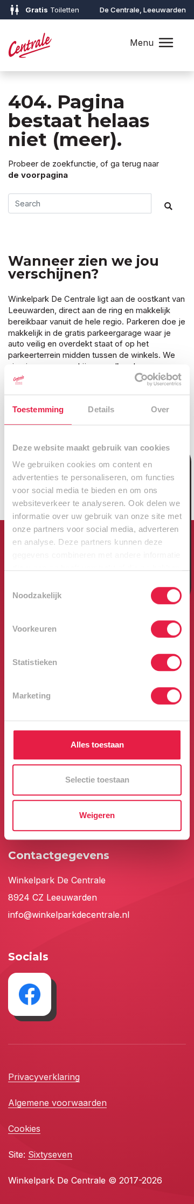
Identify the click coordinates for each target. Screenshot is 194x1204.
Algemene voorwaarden (57, 1102)
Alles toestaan (97, 744)
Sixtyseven (50, 1154)
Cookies (24, 1128)
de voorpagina (38, 175)
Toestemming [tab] (38, 409)
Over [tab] (160, 409)
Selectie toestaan (97, 779)
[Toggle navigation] (166, 42)
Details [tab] (101, 409)
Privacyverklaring (44, 1076)
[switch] (166, 629)
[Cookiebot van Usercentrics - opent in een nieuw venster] (137, 379)
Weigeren (97, 815)
